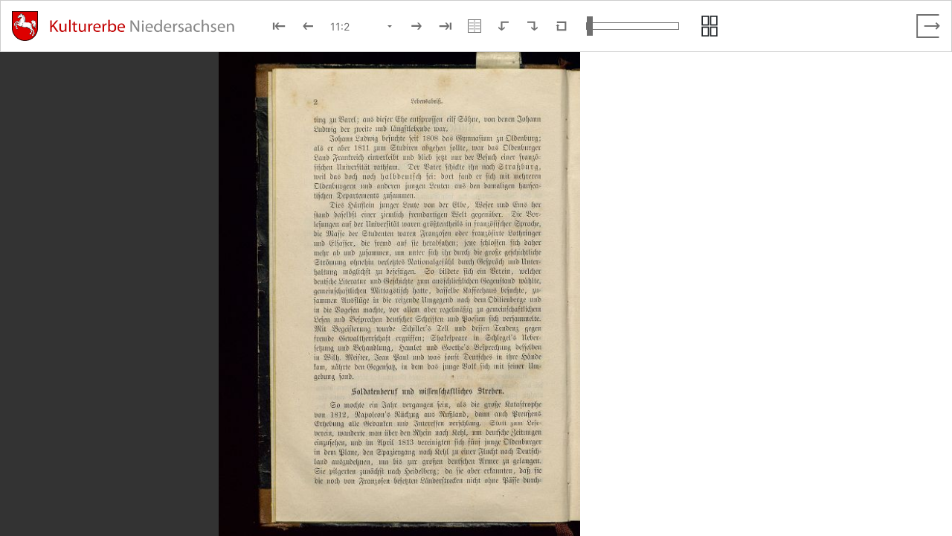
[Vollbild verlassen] (928, 26)
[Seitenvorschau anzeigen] (709, 26)
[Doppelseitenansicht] (474, 26)
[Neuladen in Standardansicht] (561, 26)
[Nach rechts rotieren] (532, 26)
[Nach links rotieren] (503, 26)
